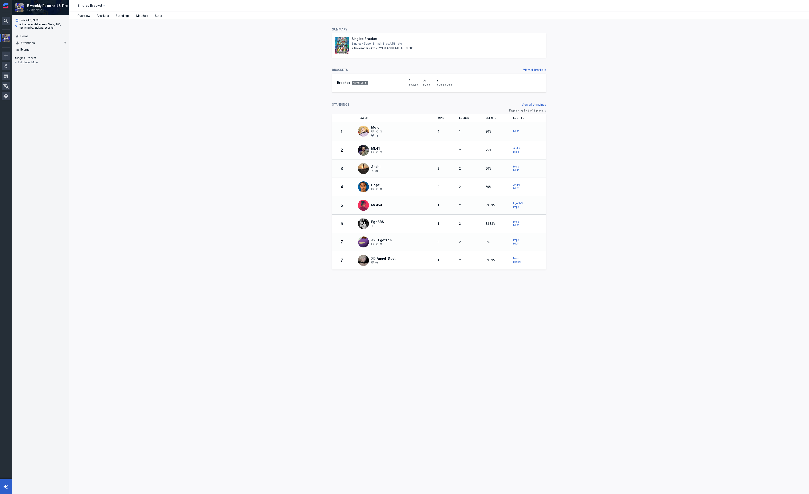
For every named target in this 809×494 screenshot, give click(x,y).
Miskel (517, 261)
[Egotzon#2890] (381, 244)
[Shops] (6, 76)
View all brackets (534, 70)
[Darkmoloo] (376, 131)
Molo (516, 151)
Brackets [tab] (103, 15)
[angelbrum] (376, 262)
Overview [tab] (84, 15)
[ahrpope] (381, 189)
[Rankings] (6, 66)
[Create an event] (6, 56)
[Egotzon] (372, 244)
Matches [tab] (142, 15)
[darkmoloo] (372, 131)
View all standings (534, 104)
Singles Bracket (364, 39)
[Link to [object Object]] (364, 131)
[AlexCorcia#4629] (381, 152)
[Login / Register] (6, 486)
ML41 (516, 131)
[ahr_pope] (372, 189)
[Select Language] (6, 86)
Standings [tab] (122, 15)
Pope (516, 207)
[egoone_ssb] (372, 225)
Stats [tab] (158, 15)
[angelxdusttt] (372, 262)
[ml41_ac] (372, 152)
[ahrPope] (376, 189)
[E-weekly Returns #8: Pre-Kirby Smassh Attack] (6, 38)
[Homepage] (6, 5)
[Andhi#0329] (376, 170)
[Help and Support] (6, 96)
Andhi (516, 148)
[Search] (6, 21)
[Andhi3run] (372, 170)
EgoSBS (517, 203)
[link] (381, 131)
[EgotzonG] (376, 244)
